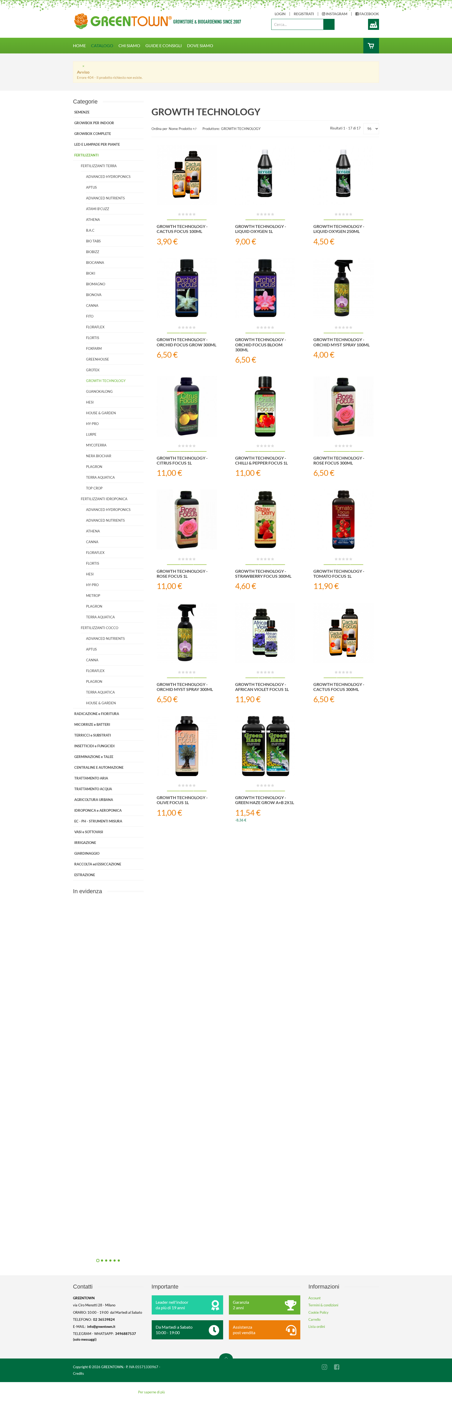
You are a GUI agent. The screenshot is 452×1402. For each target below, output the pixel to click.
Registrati (304, 14)
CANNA (92, 305)
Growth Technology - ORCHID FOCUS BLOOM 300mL (260, 344)
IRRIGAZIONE (85, 843)
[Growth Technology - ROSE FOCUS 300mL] (343, 406)
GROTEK (93, 370)
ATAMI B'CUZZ (97, 209)
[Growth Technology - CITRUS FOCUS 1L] (187, 406)
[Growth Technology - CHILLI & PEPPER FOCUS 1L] (265, 406)
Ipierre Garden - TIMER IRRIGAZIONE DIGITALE (164, 1129)
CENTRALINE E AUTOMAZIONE (98, 767)
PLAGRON (94, 467)
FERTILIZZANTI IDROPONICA (104, 499)
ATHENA (93, 219)
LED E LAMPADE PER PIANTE (97, 144)
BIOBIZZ (92, 252)
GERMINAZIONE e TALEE (93, 757)
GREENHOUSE (97, 359)
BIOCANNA (95, 262)
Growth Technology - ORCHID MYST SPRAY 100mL (341, 342)
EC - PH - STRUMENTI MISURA (98, 821)
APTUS (91, 187)
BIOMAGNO (95, 284)
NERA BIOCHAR (98, 456)
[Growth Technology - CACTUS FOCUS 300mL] (343, 633)
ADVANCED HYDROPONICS (108, 176)
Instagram (336, 14)
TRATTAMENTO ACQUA (93, 789)
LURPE (91, 434)
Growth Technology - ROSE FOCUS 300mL (338, 460)
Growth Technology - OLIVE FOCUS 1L (182, 800)
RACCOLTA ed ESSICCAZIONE (97, 864)
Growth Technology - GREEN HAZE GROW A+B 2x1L (264, 800)
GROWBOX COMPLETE (92, 134)
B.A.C (90, 230)
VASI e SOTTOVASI (88, 832)
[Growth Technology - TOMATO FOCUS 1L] (343, 519)
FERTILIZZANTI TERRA (99, 166)
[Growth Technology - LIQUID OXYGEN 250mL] (343, 175)
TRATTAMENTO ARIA (91, 778)
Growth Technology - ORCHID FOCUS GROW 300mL (186, 342)
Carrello (314, 1319)
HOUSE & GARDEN (101, 413)
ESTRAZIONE (84, 875)
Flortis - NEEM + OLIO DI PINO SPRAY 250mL (164, 1011)
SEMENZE (81, 112)
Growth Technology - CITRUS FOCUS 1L (182, 460)
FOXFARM (94, 348)
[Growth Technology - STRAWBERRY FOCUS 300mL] (265, 519)
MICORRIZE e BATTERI (92, 724)
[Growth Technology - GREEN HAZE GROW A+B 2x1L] (265, 746)
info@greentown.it (101, 1326)
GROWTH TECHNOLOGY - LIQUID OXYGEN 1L (260, 229)
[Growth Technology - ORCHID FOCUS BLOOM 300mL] (265, 288)
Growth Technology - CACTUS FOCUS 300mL (338, 687)
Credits (78, 1373)
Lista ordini (316, 1326)
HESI (90, 402)
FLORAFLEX (95, 327)
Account (314, 1298)
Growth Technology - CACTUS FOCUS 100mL (182, 229)
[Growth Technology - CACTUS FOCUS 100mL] (187, 175)
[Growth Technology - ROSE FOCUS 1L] (187, 519)
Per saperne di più (151, 1392)
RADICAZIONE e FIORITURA (96, 714)
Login (280, 14)
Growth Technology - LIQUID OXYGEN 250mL (338, 229)
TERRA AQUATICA (100, 477)
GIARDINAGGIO (86, 853)
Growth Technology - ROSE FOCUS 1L (182, 574)
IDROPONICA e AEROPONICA (98, 810)
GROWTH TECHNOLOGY (106, 381)
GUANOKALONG (99, 391)
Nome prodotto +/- (183, 129)
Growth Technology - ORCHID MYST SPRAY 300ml (185, 687)
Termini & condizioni (323, 1305)
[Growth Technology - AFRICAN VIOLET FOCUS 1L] (265, 633)
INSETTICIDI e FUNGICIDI (94, 746)
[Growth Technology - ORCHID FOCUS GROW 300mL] (187, 288)
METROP (93, 595)
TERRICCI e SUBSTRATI (92, 735)
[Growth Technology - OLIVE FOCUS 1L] (187, 746)
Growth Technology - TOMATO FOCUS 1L (338, 574)
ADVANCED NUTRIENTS (105, 198)
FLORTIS (92, 338)
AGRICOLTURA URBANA (93, 800)
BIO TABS (93, 241)
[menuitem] (82, 45)
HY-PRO (92, 424)
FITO (89, 316)
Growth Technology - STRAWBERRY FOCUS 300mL (263, 574)
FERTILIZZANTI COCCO (99, 628)
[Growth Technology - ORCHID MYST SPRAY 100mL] (343, 288)
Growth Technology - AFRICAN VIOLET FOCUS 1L (262, 687)
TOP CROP (94, 488)
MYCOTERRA (96, 445)
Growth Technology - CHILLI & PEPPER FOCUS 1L (261, 460)
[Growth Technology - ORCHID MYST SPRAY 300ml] (187, 633)
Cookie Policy (318, 1312)
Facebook (369, 14)
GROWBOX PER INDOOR (94, 123)
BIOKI (90, 273)
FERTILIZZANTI (86, 155)
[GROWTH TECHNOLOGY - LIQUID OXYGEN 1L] (265, 175)
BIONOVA (93, 295)
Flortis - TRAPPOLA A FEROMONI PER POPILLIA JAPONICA (164, 1247)
